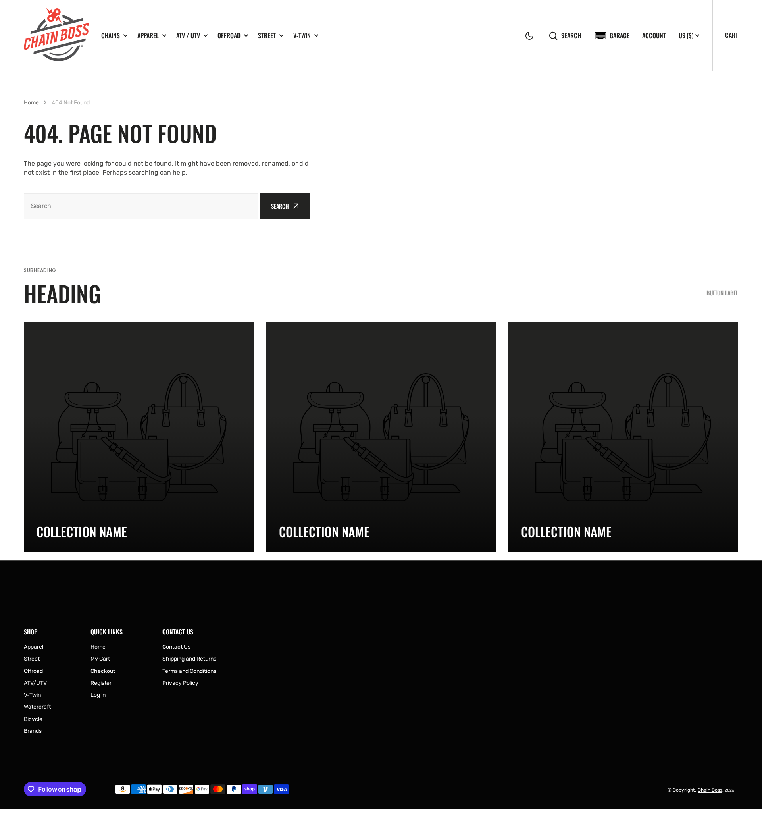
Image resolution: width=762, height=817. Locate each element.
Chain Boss (710, 790)
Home (31, 102)
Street (267, 35)
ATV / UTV (188, 35)
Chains (110, 35)
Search (571, 35)
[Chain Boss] (56, 36)
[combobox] (141, 206)
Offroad (229, 35)
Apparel (148, 35)
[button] (529, 35)
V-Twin (302, 35)
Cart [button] (731, 35)
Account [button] (654, 35)
